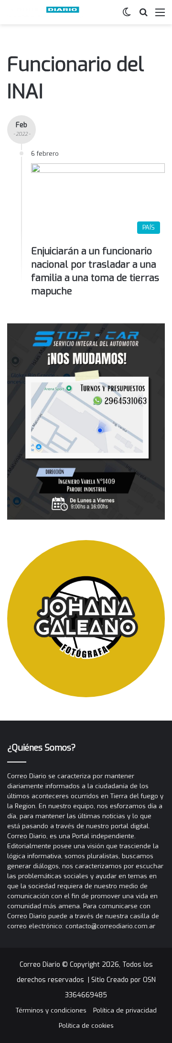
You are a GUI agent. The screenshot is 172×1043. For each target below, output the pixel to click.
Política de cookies (86, 1026)
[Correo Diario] (45, 12)
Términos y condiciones (51, 1010)
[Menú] (160, 16)
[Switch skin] (126, 16)
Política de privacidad (125, 1010)
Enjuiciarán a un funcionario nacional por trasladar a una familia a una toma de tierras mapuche (95, 271)
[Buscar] (143, 16)
